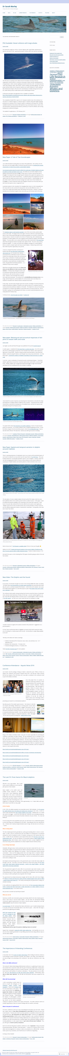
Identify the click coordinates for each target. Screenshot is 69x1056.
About (53, 12)
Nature (4, 329)
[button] (16, 204)
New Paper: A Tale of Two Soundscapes (16, 157)
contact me (26, 295)
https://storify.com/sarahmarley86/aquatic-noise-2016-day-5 (16, 762)
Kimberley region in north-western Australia (14, 232)
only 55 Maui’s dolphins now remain (23, 812)
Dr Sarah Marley (10, 6)
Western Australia (27, 329)
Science (30, 437)
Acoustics (8, 327)
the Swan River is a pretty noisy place (26, 349)
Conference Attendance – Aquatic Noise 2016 (18, 665)
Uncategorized (58, 83)
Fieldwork (60, 72)
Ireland (28, 767)
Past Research (33, 12)
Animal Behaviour (15, 435)
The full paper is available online (19, 546)
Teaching (47, 12)
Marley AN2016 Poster (26, 715)
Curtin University (20, 767)
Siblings (31, 655)
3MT (6, 653)
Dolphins (4, 437)
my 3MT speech (7, 598)
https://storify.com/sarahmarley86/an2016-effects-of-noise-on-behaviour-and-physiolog (22, 752)
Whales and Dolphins (21, 114)
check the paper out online (16, 295)
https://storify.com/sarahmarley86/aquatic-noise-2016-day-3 (16, 755)
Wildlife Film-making (11, 438)
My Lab (14, 12)
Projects (17, 987)
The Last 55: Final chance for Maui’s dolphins (18, 777)
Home (4, 12)
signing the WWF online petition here (23, 930)
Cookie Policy (28, 1053)
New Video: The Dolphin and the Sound (16, 577)
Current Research (23, 12)
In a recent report (6, 906)
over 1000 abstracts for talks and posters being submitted (20, 972)
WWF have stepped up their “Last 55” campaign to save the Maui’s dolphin (9, 914)
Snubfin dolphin (15, 329)
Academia (15, 434)
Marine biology (40, 327)
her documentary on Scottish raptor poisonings (21, 585)
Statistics (52, 83)
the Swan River (40, 240)
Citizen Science (16, 936)
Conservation (40, 435)
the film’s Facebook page (11, 649)
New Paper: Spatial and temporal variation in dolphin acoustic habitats (21, 448)
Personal (53, 74)
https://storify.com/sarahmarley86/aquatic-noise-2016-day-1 (16, 749)
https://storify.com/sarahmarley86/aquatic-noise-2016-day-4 (16, 759)
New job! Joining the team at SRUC (56, 54)
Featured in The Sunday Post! (56, 53)
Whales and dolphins (12, 116)
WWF (7, 940)
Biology (23, 653)
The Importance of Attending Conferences (17, 948)
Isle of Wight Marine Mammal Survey (57, 63)
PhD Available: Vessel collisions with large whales (20, 43)
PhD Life (19, 434)
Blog (9, 12)
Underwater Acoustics (27, 326)
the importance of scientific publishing (22, 425)
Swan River (20, 329)
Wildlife (34, 655)
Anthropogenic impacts (35, 114)
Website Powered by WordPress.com (10, 1050)
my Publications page (34, 429)
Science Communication (18, 652)
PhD (7, 116)
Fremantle (30, 327)
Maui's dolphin (32, 938)
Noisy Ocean (8, 329)
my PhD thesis (35, 457)
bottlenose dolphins (24, 327)
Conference (13, 767)
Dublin (25, 767)
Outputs (40, 12)
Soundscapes (20, 326)
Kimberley (35, 327)
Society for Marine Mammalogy (20, 955)
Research (15, 114)
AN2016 (31, 765)
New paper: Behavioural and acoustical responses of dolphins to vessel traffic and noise (22, 338)
